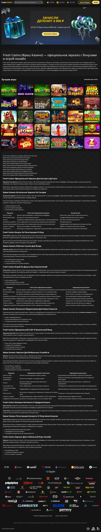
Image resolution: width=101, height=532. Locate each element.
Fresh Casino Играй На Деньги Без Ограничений (17, 163)
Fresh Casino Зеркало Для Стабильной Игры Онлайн (18, 175)
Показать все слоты (91, 79)
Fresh (6, 2)
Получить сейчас (50, 34)
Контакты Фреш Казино (62, 515)
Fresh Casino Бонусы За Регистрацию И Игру (16, 159)
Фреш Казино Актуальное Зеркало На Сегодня (16, 158)
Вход (96, 2)
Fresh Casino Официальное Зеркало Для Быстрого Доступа (20, 156)
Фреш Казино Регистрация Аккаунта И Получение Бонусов (20, 173)
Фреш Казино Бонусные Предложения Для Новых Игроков (20, 165)
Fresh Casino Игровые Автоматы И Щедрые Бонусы (18, 171)
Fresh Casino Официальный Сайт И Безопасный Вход (18, 167)
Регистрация (85, 2)
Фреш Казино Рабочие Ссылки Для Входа (15, 161)
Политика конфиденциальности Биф (42, 515)
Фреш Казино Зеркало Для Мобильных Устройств (17, 169)
